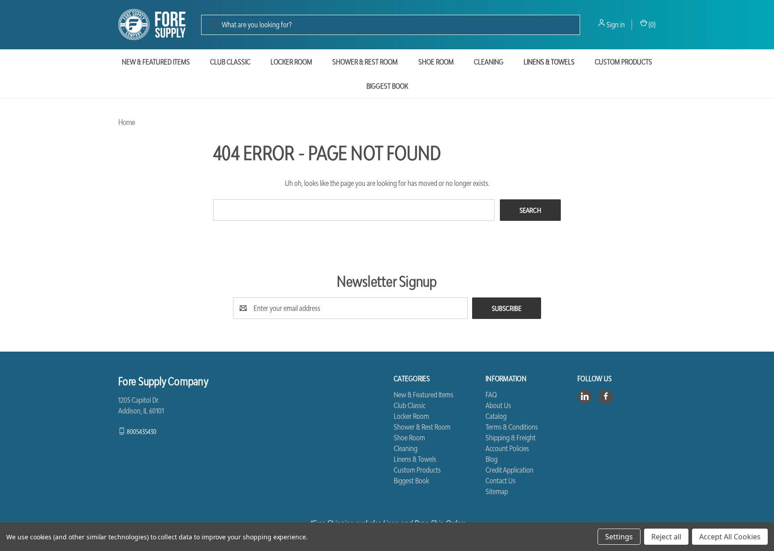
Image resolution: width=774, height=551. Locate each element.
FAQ (491, 394)
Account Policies (507, 448)
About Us (498, 405)
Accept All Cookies (730, 537)
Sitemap (497, 491)
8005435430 (141, 431)
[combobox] (390, 25)
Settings (619, 537)
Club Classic (230, 61)
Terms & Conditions (512, 426)
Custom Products (623, 61)
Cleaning (488, 61)
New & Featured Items (156, 61)
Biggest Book (387, 86)
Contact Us (501, 480)
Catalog (496, 416)
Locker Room (291, 61)
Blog (492, 459)
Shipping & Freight (511, 437)
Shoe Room (436, 61)
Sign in (615, 24)
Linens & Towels (549, 61)
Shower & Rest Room (365, 61)
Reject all (666, 537)
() (651, 24)
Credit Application (509, 469)
